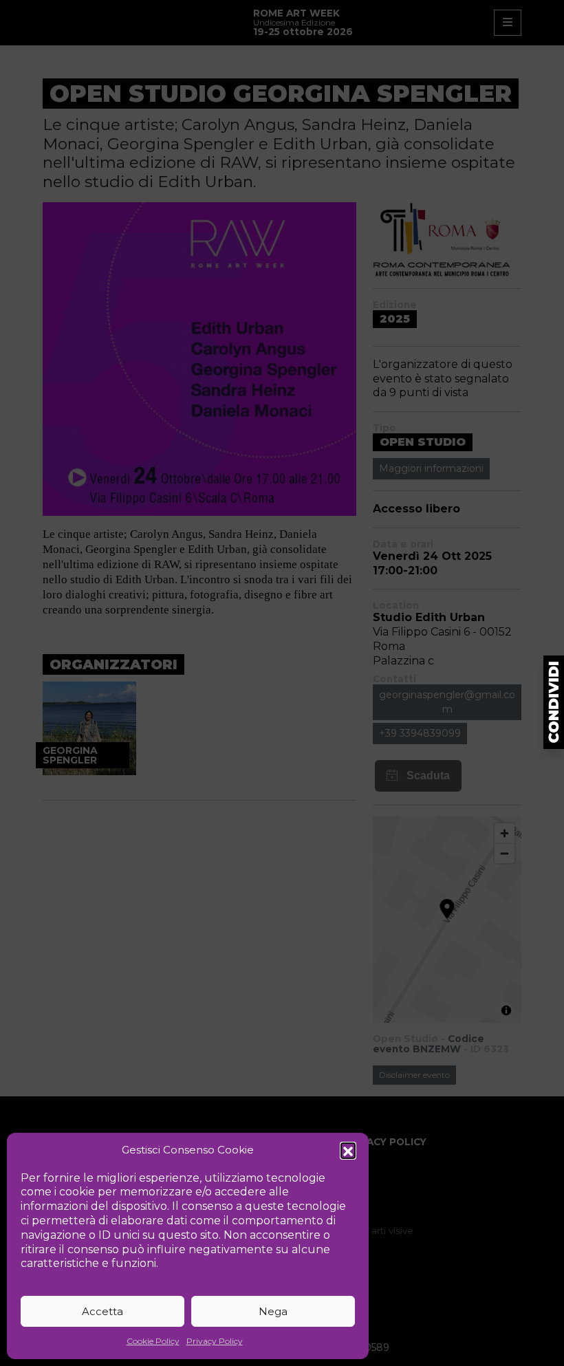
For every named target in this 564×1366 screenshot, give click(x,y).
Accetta (102, 1311)
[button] (348, 1150)
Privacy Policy (214, 1341)
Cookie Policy (153, 1341)
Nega (273, 1311)
